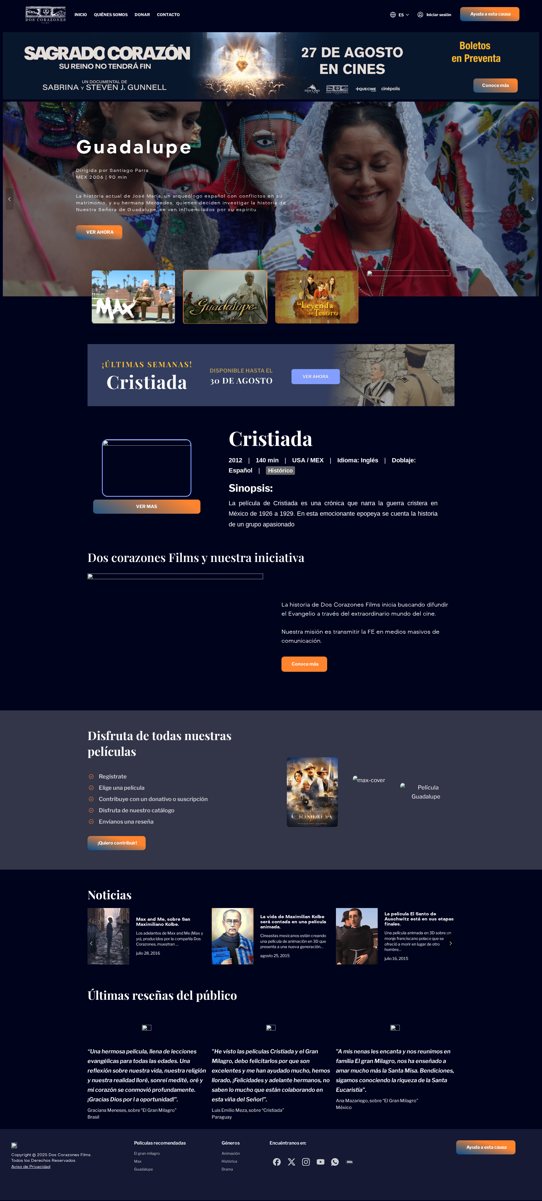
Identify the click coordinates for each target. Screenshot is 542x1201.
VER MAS (146, 506)
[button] (489, 14)
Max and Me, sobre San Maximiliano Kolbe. (163, 921)
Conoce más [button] (495, 85)
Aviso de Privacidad (30, 1166)
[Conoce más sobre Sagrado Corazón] (271, 65)
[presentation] (10, 199)
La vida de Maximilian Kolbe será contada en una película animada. (293, 921)
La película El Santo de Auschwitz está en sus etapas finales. (419, 919)
